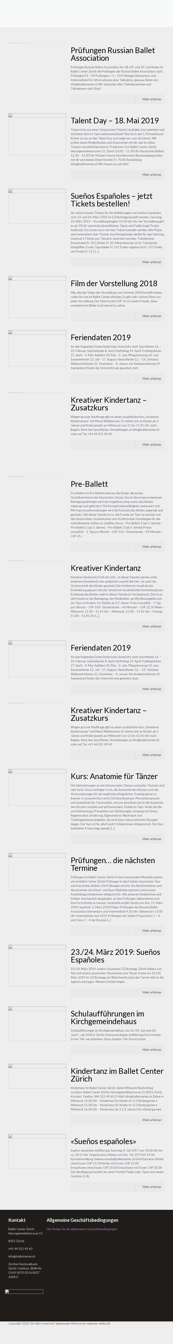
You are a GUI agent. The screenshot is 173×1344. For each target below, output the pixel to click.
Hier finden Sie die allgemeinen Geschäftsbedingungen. (82, 1229)
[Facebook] (11, 1328)
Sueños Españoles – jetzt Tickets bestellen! (112, 199)
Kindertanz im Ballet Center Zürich (117, 1074)
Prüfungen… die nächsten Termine (113, 863)
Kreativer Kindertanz (106, 567)
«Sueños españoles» (103, 1141)
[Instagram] (11, 1336)
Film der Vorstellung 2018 (114, 283)
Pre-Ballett (89, 483)
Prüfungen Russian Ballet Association (113, 53)
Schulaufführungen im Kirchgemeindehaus (107, 1017)
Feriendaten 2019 (101, 337)
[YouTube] (11, 1332)
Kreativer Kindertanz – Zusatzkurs (109, 403)
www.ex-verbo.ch (98, 1323)
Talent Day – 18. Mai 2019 (115, 120)
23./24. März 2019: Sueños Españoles (115, 955)
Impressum (62, 1323)
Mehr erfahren (152, 99)
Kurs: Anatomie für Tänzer (114, 776)
